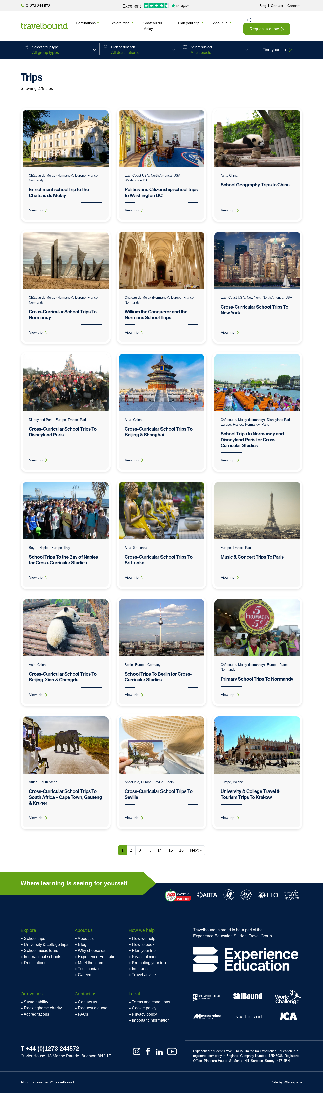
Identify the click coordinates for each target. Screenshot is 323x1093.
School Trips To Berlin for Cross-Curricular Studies (158, 677)
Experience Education (98, 956)
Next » (196, 850)
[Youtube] (172, 1051)
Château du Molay (152, 26)
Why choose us (91, 950)
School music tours (41, 950)
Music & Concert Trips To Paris (252, 557)
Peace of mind (145, 956)
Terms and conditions (151, 1002)
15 (170, 850)
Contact (277, 5)
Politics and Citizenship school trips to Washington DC (161, 192)
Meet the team (90, 963)
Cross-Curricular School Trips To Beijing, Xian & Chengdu (63, 677)
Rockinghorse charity (43, 1008)
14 (159, 850)
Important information (151, 1020)
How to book (143, 944)
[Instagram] (136, 1051)
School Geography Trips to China (255, 185)
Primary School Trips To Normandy (257, 679)
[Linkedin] (159, 1051)
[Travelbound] (44, 26)
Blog (262, 5)
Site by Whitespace (287, 1082)
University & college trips (46, 944)
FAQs (83, 1014)
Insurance (141, 969)
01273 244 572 (38, 5)
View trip (41, 211)
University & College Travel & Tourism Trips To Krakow (250, 794)
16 (181, 850)
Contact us (87, 1002)
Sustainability (36, 1002)
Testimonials (89, 969)
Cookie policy (144, 1008)
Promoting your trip (149, 963)
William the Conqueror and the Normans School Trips (156, 314)
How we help (143, 938)
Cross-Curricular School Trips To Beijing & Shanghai (159, 432)
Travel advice (144, 975)
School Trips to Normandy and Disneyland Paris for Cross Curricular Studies (252, 439)
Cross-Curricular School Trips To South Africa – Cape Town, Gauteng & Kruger (65, 797)
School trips (34, 938)
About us (220, 23)
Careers (293, 5)
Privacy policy (144, 1014)
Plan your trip (188, 23)
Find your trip (274, 50)
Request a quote (264, 29)
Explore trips (119, 23)
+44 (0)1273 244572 (52, 1048)
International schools (42, 956)
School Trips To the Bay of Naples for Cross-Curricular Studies (63, 560)
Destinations (86, 23)
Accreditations (36, 1014)
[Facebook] (148, 1051)
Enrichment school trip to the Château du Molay (59, 192)
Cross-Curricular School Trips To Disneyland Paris (63, 432)
